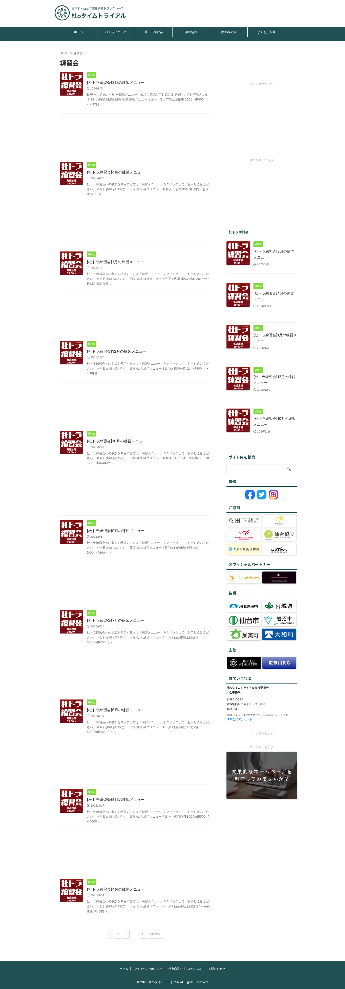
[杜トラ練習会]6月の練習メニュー (116, 709)
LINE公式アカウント (239, 719)
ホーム (78, 32)
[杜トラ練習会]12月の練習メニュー (116, 351)
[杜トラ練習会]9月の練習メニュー (116, 530)
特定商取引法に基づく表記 (185, 968)
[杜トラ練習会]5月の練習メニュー (116, 799)
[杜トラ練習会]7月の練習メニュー (115, 620)
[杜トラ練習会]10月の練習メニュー (116, 441)
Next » (155, 934)
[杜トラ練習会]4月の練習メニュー (116, 172)
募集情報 (191, 32)
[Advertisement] (135, 136)
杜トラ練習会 (154, 32)
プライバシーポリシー (148, 968)
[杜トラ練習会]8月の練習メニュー (116, 82)
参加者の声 (228, 32)
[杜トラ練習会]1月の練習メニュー (115, 261)
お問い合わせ (216, 968)
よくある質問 (266, 32)
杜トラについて (116, 32)
